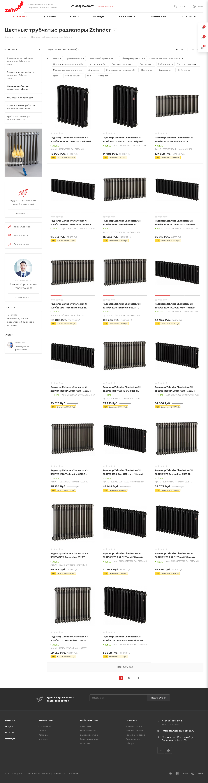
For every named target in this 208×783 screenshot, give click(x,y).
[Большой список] (182, 49)
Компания (46, 720)
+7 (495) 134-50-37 (82, 6)
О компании (45, 726)
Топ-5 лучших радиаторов (22, 348)
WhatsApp (168, 750)
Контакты (43, 739)
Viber (160, 750)
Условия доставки (89, 735)
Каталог (10, 720)
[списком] (198, 49)
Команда (43, 735)
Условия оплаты (88, 730)
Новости (10, 307)
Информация (89, 720)
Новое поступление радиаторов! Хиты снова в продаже (20, 321)
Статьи (9, 335)
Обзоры (130, 743)
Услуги (9, 732)
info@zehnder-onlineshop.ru (178, 730)
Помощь (131, 720)
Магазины (85, 726)
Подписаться (158, 698)
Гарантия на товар (89, 739)
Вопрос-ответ (133, 739)
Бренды (10, 738)
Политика (85, 743)
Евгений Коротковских (23, 284)
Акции (9, 726)
